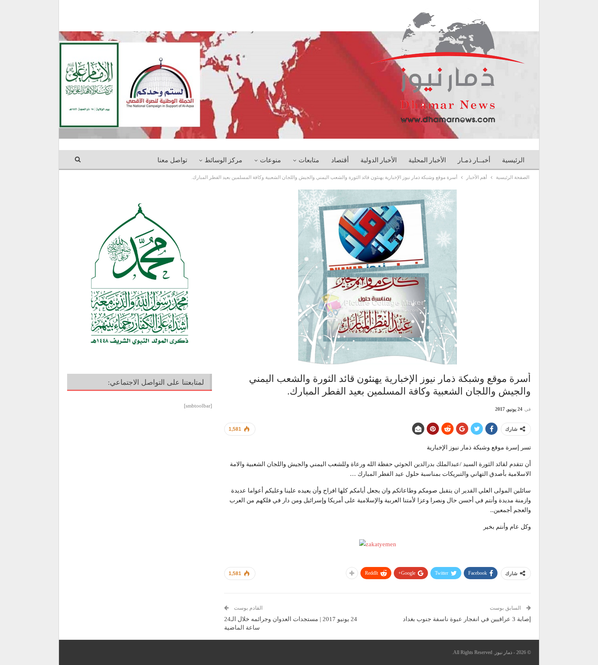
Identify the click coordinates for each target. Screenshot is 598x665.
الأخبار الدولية (378, 160)
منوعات (270, 160)
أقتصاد (340, 160)
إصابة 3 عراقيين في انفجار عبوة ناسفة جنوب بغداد (467, 619)
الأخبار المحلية (427, 160)
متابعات (309, 160)
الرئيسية (513, 160)
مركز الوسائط (223, 160)
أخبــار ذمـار (474, 160)
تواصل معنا (172, 160)
